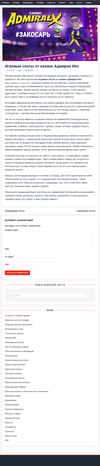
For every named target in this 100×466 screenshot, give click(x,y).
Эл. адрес (9, 256)
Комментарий (11, 230)
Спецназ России (12, 418)
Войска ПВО (10, 337)
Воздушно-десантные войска (18, 324)
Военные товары (13, 413)
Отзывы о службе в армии (17, 315)
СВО (7, 440)
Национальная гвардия (15, 387)
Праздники (28, 3)
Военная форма (12, 404)
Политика (9, 431)
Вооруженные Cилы (14, 329)
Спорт (79, 3)
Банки (88, 3)
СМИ (71, 3)
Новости (51, 3)
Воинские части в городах (17, 320)
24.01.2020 (10, 70)
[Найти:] (50, 295)
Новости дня (11, 435)
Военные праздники (14, 409)
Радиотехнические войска (17, 382)
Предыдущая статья (15, 211)
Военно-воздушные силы (16, 360)
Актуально (29, 70)
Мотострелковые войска (16, 346)
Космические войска (15, 378)
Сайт (7, 264)
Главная (5, 3)
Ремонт (62, 3)
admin (20, 70)
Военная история (12, 395)
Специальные (11, 355)
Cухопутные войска (14, 333)
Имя (7, 248)
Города (16, 3)
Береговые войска (13, 369)
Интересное (10, 427)
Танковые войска (13, 373)
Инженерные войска (14, 342)
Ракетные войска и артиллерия (19, 351)
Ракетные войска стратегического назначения (26, 391)
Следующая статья (85, 211)
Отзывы (39, 3)
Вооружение (10, 400)
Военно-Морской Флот (15, 364)
